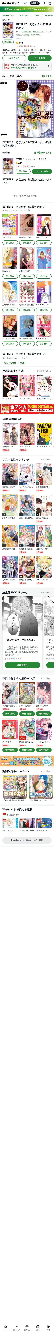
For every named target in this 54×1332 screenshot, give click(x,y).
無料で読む (22, 665)
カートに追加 (42, 171)
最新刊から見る (44, 152)
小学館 (26, 34)
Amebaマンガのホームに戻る (27, 840)
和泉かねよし (38, 31)
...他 (50, 31)
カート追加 (39, 58)
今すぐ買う (14, 58)
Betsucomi (35, 34)
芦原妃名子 (26, 31)
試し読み (8, 42)
